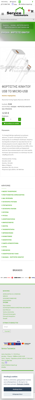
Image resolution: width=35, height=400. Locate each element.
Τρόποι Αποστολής (8, 312)
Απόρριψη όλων (17, 394)
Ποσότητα (5, 116)
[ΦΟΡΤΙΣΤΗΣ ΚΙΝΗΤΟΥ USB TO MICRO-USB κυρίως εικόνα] (17, 64)
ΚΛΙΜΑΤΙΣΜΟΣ (7, 236)
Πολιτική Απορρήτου (9, 316)
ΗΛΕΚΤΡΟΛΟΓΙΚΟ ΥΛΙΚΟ (10, 254)
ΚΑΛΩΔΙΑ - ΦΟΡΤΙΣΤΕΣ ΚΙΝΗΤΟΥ (20, 25)
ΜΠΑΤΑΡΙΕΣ (6, 250)
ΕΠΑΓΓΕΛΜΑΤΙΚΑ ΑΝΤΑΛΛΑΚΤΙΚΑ (13, 195)
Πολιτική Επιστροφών (9, 314)
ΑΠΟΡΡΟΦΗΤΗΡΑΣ (8, 219)
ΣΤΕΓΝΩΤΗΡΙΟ (7, 205)
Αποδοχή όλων (17, 389)
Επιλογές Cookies (23, 384)
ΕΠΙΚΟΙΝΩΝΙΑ (7, 300)
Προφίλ (5, 318)
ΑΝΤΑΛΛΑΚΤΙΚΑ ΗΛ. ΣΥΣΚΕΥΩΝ (11, 294)
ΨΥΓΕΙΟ (5, 215)
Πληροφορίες (5, 130)
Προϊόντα (6, 25)
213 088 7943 (6, 4)
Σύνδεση (5, 1)
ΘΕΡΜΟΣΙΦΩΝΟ (7, 233)
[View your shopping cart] (32, 11)
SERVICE (5, 296)
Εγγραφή (13, 1)
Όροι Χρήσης (7, 305)
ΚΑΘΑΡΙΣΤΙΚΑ (7, 240)
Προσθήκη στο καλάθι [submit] (12, 123)
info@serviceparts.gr (26, 4)
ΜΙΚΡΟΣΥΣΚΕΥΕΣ (8, 222)
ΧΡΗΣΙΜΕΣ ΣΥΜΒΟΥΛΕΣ (9, 298)
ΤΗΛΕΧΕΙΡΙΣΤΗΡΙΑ (8, 229)
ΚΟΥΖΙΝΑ (5, 212)
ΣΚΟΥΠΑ (5, 226)
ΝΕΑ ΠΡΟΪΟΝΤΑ (7, 109)
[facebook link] (32, 1)
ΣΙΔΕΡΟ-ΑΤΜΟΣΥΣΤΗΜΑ (10, 243)
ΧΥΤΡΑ (4, 247)
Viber (15, 4)
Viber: (3, 363)
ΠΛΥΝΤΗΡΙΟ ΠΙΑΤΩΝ (9, 209)
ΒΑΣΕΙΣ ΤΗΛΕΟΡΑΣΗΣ (9, 191)
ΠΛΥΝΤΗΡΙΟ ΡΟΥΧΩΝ (9, 202)
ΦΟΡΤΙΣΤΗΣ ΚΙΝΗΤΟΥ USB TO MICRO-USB (17, 27)
